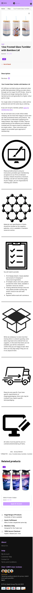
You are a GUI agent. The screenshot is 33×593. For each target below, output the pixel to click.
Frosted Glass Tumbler (19, 454)
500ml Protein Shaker (10, 497)
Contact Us (5, 559)
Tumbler (29, 454)
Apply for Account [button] (16, 504)
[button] (29, 3)
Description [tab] (5, 73)
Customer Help (6, 557)
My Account (5, 554)
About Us (4, 546)
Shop (9, 9)
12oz (10, 454)
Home (3, 9)
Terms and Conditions (9, 562)
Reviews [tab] (5, 78)
